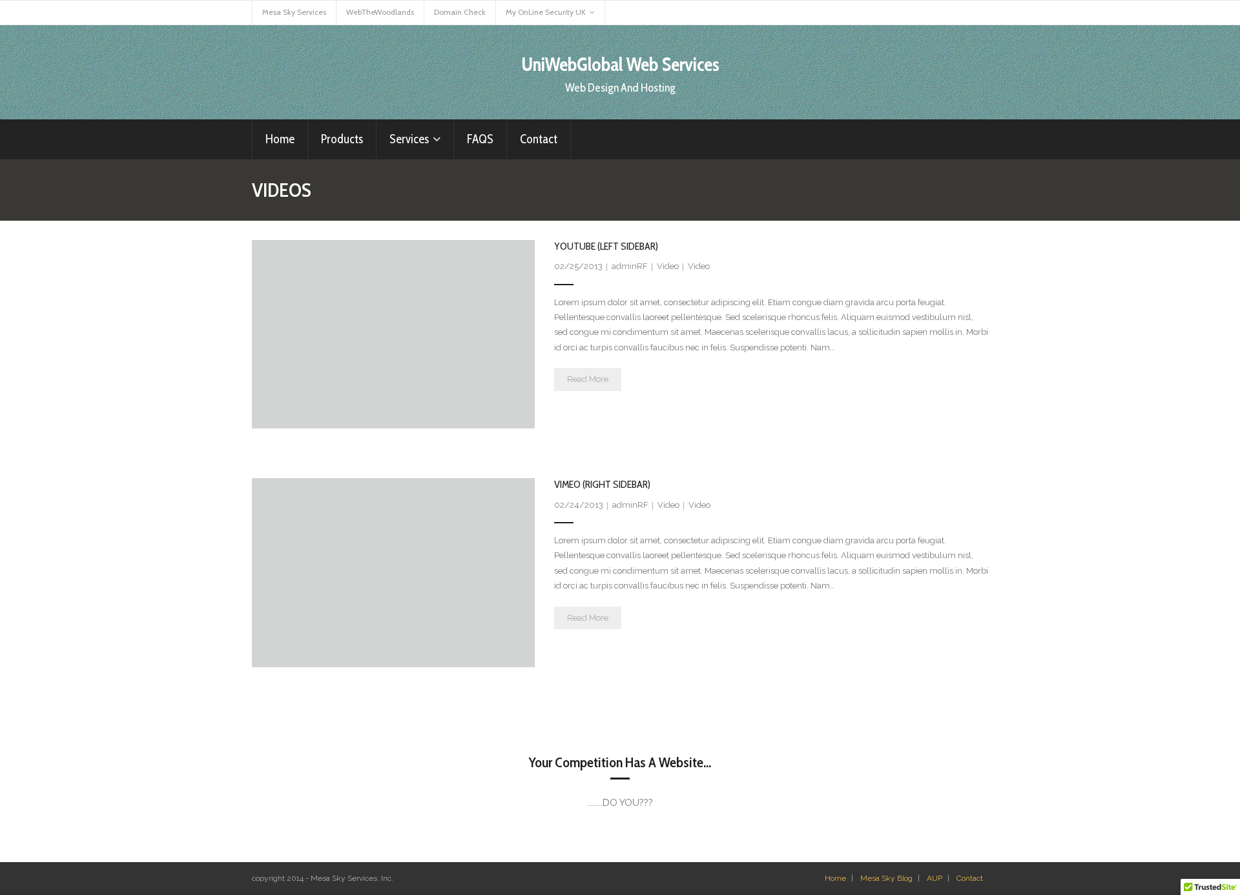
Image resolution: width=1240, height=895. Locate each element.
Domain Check (460, 12)
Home (835, 878)
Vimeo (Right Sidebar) (602, 484)
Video (668, 266)
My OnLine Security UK (546, 12)
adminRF (630, 266)
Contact (969, 878)
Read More (587, 379)
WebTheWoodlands (380, 12)
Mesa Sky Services (294, 12)
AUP (934, 878)
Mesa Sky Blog (886, 878)
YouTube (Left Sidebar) (606, 246)
